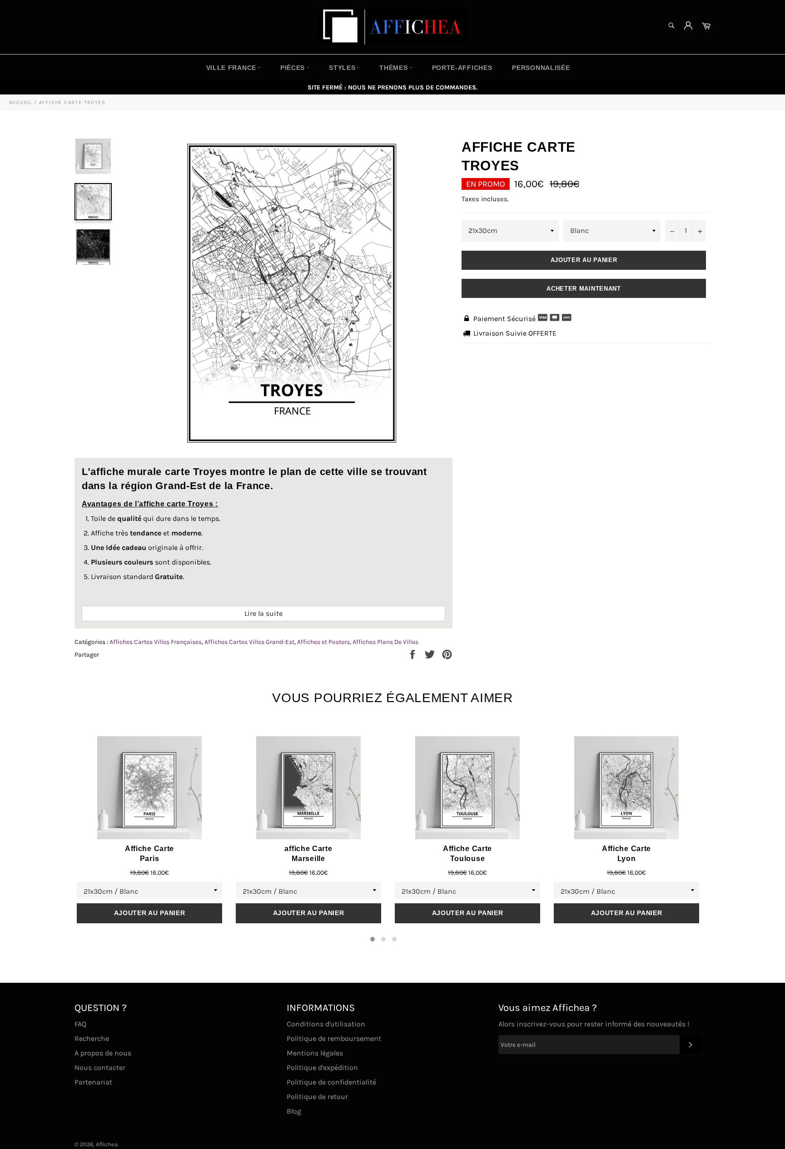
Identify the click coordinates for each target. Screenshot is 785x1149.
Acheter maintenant (584, 288)
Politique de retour (317, 1096)
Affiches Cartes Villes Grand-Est (249, 642)
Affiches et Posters (323, 642)
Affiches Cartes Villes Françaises (155, 642)
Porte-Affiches (462, 67)
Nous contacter (100, 1067)
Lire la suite (263, 613)
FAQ (80, 1024)
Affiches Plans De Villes (385, 642)
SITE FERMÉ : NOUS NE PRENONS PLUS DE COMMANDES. (392, 87)
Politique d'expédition (322, 1067)
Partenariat (93, 1082)
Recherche (92, 1038)
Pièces (292, 67)
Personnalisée (541, 67)
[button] (372, 939)
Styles (342, 67)
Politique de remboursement (334, 1038)
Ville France (231, 67)
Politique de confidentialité (331, 1082)
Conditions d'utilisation (326, 1024)
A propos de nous (103, 1053)
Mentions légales (315, 1053)
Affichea (107, 1144)
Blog (294, 1111)
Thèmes (393, 67)
